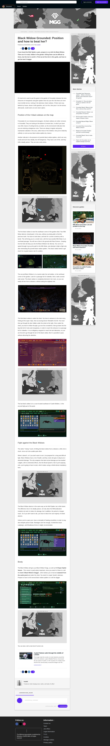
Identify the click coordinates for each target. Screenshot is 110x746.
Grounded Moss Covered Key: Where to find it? (84, 126)
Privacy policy (47, 742)
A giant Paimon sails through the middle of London (48, 653)
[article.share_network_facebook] (23, 48)
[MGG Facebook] (16, 723)
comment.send (63, 706)
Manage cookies (48, 740)
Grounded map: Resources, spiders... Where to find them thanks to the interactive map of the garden (84, 96)
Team (45, 726)
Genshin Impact (37, 665)
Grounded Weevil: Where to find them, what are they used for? (84, 108)
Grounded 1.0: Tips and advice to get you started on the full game (84, 102)
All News (83, 146)
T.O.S (45, 734)
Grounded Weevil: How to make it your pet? (84, 136)
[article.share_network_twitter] (26, 48)
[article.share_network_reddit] (29, 48)
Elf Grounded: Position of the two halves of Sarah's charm (84, 117)
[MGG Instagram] (24, 723)
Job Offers (46, 729)
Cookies (46, 737)
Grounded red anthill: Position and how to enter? (82, 267)
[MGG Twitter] (20, 723)
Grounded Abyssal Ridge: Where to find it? (84, 122)
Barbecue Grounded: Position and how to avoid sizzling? (83, 131)
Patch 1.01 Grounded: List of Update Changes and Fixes (83, 140)
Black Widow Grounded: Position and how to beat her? (83, 246)
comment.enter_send (50, 706)
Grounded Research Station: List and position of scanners (84, 112)
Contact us (46, 723)
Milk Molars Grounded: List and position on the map (82, 225)
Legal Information (49, 731)
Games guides (24, 31)
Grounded (31, 31)
